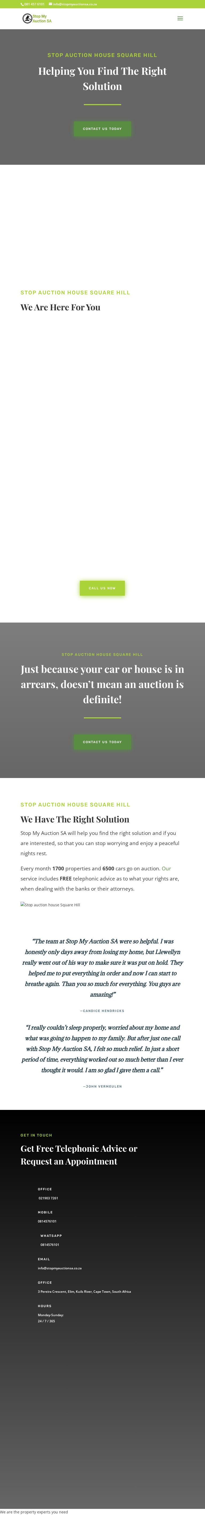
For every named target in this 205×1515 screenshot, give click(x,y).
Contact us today (102, 129)
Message (39, 1442)
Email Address (44, 1396)
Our (166, 868)
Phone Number (44, 1378)
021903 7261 (48, 1198)
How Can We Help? (48, 1415)
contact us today (102, 742)
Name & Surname (47, 1359)
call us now (47, 389)
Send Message (53, 1461)
